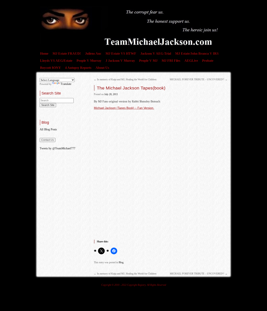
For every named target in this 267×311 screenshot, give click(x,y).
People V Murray (89, 60)
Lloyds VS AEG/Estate (56, 60)
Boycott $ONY (50, 67)
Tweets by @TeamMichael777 (57, 148)
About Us (102, 67)
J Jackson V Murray (120, 60)
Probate (207, 60)
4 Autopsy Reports (78, 67)
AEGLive (191, 60)
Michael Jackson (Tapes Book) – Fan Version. (124, 108)
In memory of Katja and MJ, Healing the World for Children (125, 79)
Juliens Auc (93, 53)
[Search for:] (57, 100)
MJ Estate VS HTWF (121, 53)
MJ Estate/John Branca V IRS (197, 53)
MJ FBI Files (171, 60)
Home (44, 53)
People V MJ (148, 60)
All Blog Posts (48, 129)
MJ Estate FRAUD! (67, 53)
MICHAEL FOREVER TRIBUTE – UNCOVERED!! (198, 79)
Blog (121, 262)
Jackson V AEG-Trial (155, 53)
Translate (65, 84)
